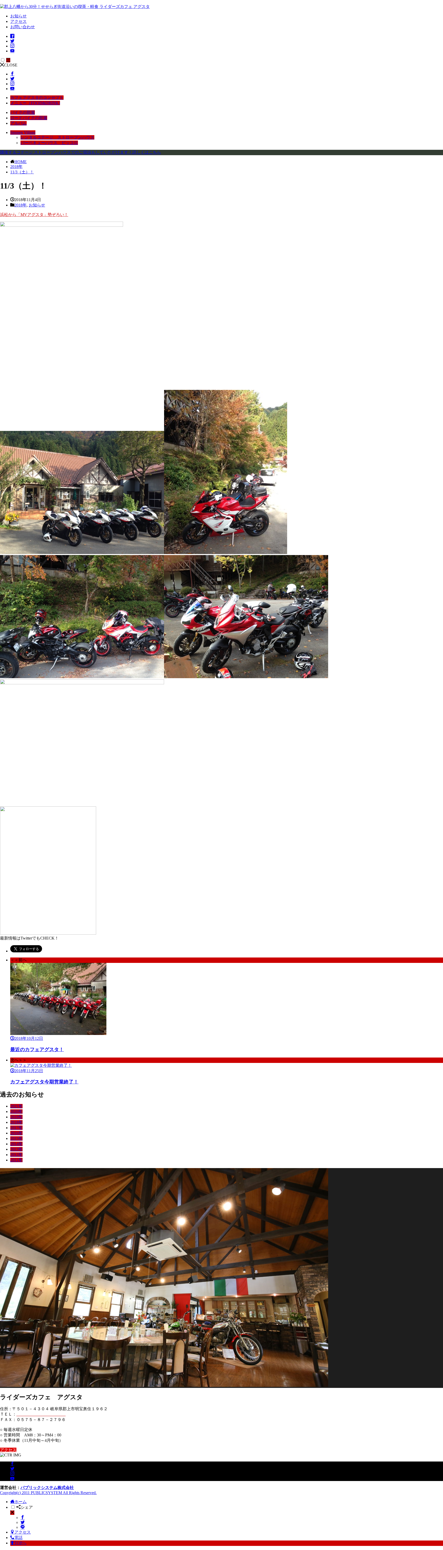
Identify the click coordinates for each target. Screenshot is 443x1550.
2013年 (16, 1149)
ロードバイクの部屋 (28, 118)
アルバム (18, 123)
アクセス (18, 21)
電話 (18, 1537)
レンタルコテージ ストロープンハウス (57, 137)
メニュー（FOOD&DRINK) (35, 103)
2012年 (16, 1154)
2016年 (16, 1133)
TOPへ (20, 1543)
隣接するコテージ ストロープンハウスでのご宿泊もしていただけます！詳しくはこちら (80, 152)
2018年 (16, 166)
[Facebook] (23, 1517)
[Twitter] (23, 1522)
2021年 (16, 1106)
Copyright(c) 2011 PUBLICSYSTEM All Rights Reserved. (48, 1492)
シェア (27, 1507)
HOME (20, 162)
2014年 (16, 1144)
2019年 (16, 1117)
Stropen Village (22, 132)
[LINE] (23, 1527)
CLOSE (10, 65)
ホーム (20, 1501)
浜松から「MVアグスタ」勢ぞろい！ (34, 214)
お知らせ (18, 16)
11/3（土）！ (22, 172)
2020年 (16, 1111)
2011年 (16, 1160)
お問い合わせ (22, 27)
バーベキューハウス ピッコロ (49, 143)
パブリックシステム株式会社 (47, 1487)
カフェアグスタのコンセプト (37, 97)
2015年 (16, 1138)
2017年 (16, 1128)
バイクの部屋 (22, 112)
